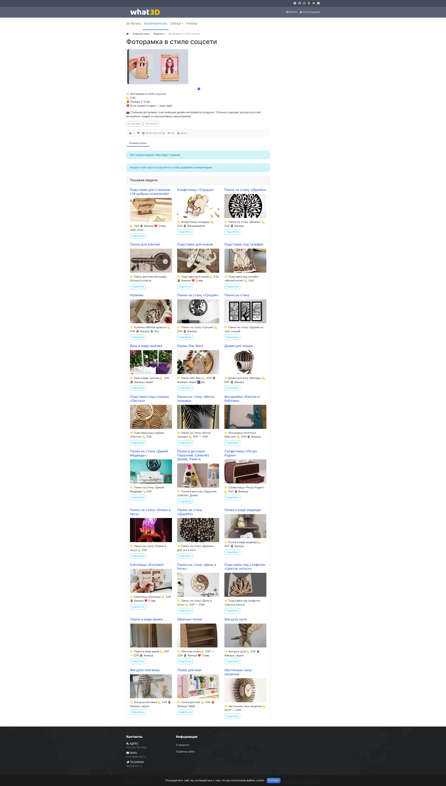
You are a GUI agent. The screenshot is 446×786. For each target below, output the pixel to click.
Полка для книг (189, 670)
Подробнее (138, 235)
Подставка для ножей (195, 244)
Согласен (273, 780)
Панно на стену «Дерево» (245, 190)
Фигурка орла (235, 619)
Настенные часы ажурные (238, 672)
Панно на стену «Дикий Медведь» (149, 453)
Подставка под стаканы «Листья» (149, 399)
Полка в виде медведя (242, 510)
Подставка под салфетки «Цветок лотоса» (244, 567)
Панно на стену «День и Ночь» (196, 567)
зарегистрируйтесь (159, 167)
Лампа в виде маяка (146, 619)
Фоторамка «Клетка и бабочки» (242, 399)
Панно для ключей (145, 244)
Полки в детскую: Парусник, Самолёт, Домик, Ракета (193, 455)
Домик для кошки (238, 346)
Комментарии (138, 143)
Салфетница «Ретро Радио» (240, 453)
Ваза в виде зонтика (146, 346)
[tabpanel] (157, 66)
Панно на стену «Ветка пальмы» (195, 399)
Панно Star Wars (190, 346)
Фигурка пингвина (145, 670)
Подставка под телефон (243, 244)
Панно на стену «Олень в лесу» (150, 512)
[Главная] (127, 33)
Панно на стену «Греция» (198, 295)
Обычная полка (189, 619)
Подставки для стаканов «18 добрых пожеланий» (150, 192)
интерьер (152, 123)
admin (183, 133)
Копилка (136, 295)
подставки (135, 123)
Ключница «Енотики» (147, 565)
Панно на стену (236, 295)
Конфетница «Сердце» (195, 190)
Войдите (135, 167)
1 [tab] (198, 88)
